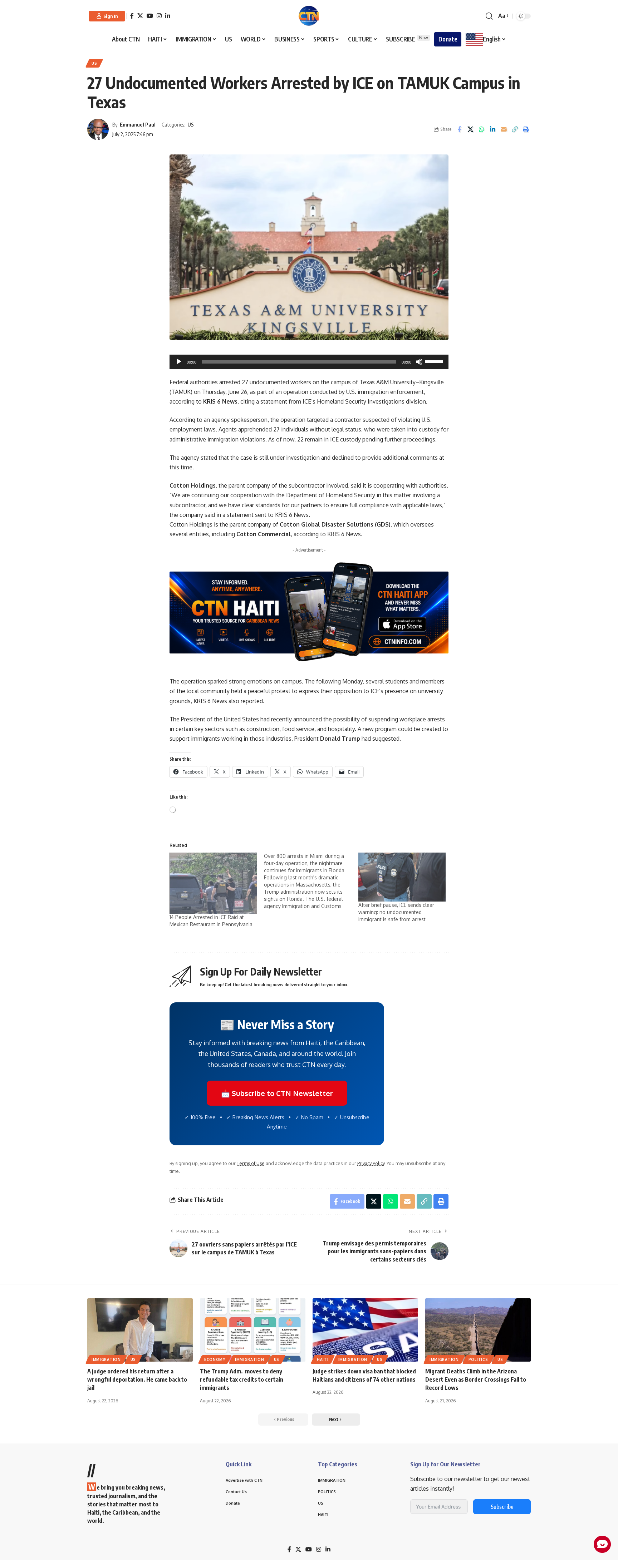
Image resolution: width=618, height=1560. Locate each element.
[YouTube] (150, 16)
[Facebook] (132, 16)
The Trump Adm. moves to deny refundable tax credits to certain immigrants (241, 1379)
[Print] (526, 129)
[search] (489, 16)
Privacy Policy (370, 1163)
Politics (478, 1359)
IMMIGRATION (106, 1359)
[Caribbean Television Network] (309, 16)
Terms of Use (251, 1163)
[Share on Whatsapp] (481, 129)
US (94, 63)
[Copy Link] (515, 129)
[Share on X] (470, 129)
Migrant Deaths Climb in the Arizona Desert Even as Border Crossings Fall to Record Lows (475, 1379)
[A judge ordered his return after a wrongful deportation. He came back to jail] (140, 1330)
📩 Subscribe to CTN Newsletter (277, 1093)
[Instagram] (159, 16)
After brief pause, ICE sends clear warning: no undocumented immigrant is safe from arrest (396, 912)
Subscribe (502, 1506)
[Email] (504, 129)
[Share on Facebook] (459, 129)
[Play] (178, 361)
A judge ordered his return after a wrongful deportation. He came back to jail (137, 1379)
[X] (140, 16)
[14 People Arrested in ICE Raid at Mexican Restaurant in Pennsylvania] (213, 883)
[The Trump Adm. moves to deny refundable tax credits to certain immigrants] (252, 1330)
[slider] (435, 361)
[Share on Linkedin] (492, 129)
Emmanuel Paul (138, 124)
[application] (309, 362)
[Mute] (419, 361)
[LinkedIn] (167, 16)
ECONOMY (214, 1359)
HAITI (323, 1359)
